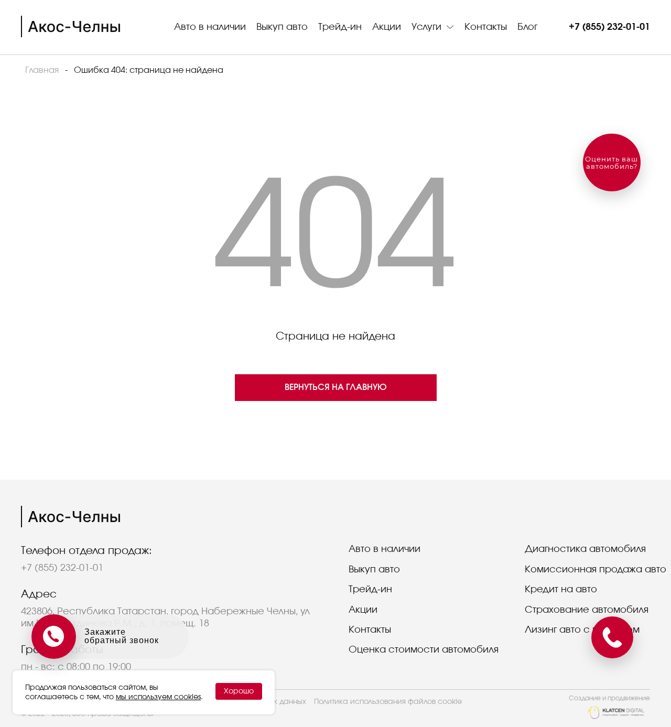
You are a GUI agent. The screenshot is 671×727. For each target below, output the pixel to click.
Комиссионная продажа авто (595, 569)
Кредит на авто (561, 589)
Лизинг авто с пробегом (582, 630)
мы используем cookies (158, 697)
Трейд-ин (340, 27)
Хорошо (239, 691)
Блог (527, 27)
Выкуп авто (282, 27)
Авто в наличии (210, 27)
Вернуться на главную (336, 387)
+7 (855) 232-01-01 (609, 27)
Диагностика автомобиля (585, 549)
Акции (386, 27)
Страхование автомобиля (586, 610)
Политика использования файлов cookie (388, 702)
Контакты (485, 27)
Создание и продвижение (609, 698)
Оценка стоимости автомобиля (424, 650)
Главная (42, 70)
